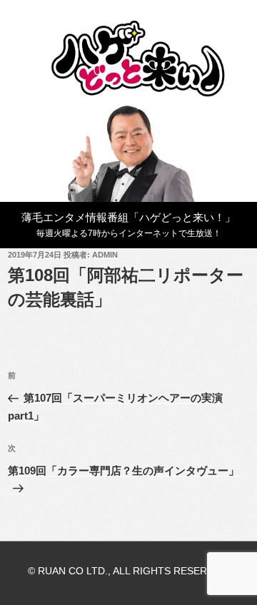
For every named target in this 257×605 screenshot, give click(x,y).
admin (105, 254)
